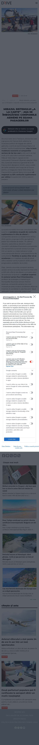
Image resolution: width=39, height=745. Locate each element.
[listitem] (19, 332)
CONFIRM (12, 439)
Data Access (17, 446)
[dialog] (19, 372)
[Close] (35, 297)
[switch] (31, 338)
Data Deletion (6, 446)
